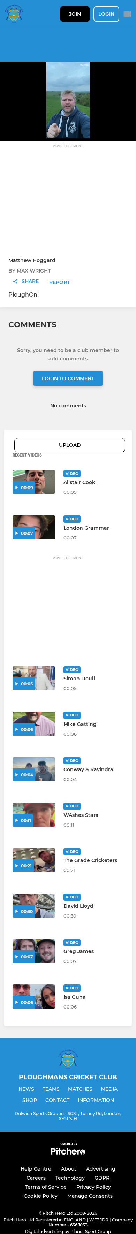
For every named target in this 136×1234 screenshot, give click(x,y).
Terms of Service (46, 1187)
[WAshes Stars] (34, 815)
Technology (70, 1178)
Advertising (100, 1169)
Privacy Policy (93, 1187)
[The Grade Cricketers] (34, 860)
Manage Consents (90, 1196)
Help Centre (36, 1169)
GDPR (102, 1178)
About (68, 1169)
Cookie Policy (41, 1196)
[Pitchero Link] (68, 1153)
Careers (36, 1178)
